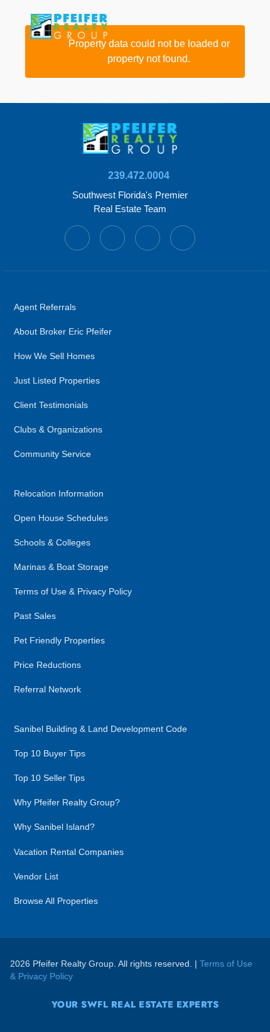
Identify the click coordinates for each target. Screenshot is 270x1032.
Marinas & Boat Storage (61, 567)
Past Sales (35, 616)
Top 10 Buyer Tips (49, 753)
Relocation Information (59, 493)
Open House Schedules (61, 518)
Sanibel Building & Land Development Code (100, 729)
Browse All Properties (56, 901)
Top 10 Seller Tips (49, 778)
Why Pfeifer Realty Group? (67, 802)
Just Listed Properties (57, 380)
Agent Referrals (45, 307)
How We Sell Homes (54, 356)
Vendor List (36, 876)
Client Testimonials (51, 405)
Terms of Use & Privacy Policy (73, 591)
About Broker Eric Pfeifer (63, 331)
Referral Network (47, 689)
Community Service (52, 454)
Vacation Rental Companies (69, 852)
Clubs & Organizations (58, 429)
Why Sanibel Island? (54, 827)
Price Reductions (47, 665)
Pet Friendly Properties (59, 640)
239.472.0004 (139, 175)
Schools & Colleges (52, 542)
